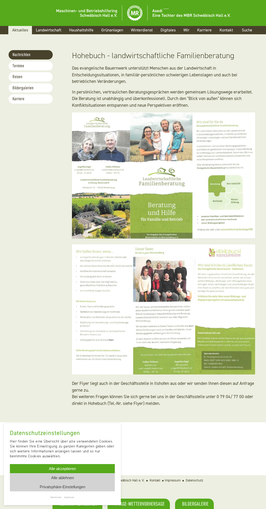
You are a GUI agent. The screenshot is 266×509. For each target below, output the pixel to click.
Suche (247, 30)
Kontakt (226, 30)
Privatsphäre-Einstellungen (62, 487)
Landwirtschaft (48, 30)
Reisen (17, 76)
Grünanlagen (112, 30)
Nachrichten (21, 54)
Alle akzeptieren (62, 468)
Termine (18, 66)
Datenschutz (194, 480)
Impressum (173, 480)
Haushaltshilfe (81, 30)
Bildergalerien (23, 88)
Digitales (168, 30)
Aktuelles (20, 30)
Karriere (204, 30)
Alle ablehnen (62, 477)
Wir (186, 30)
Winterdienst (142, 30)
